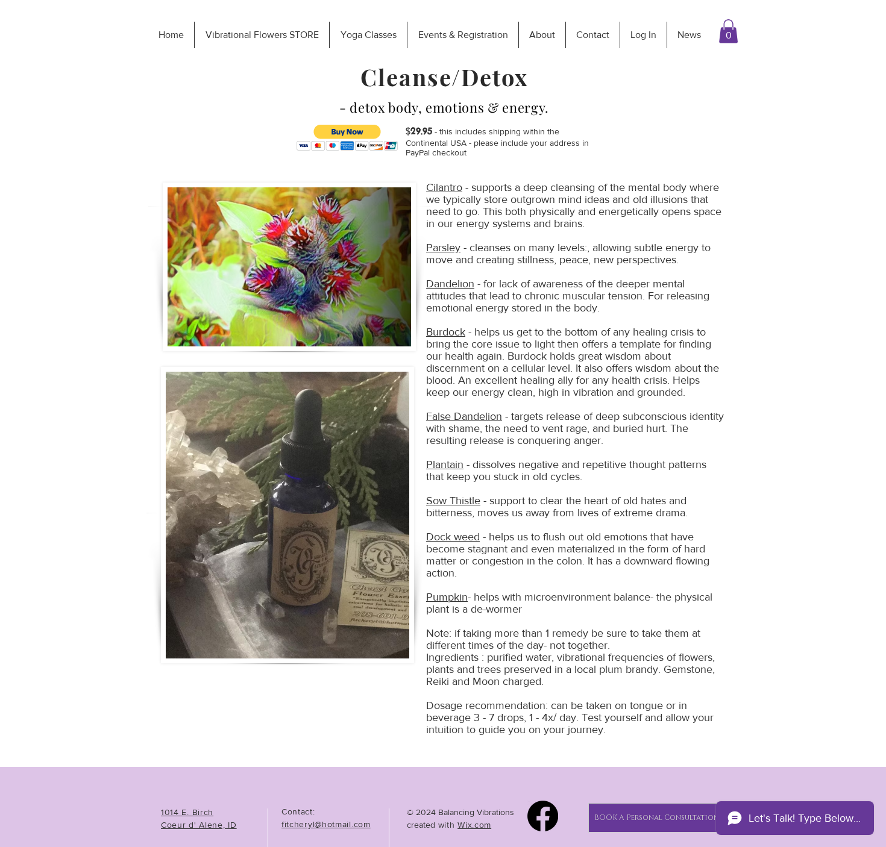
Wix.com (474, 825)
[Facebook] (542, 816)
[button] (728, 31)
